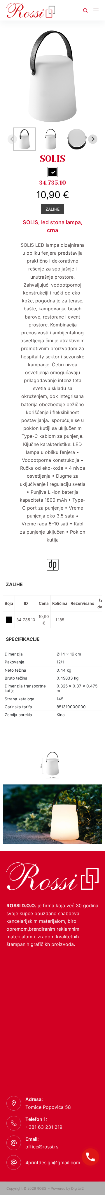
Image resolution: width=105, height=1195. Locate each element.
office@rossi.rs (41, 1147)
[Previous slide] (12, 139)
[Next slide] (92, 139)
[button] (24, 139)
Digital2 (77, 1188)
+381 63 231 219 (43, 1127)
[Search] (85, 10)
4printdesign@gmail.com (52, 1162)
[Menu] (96, 10)
